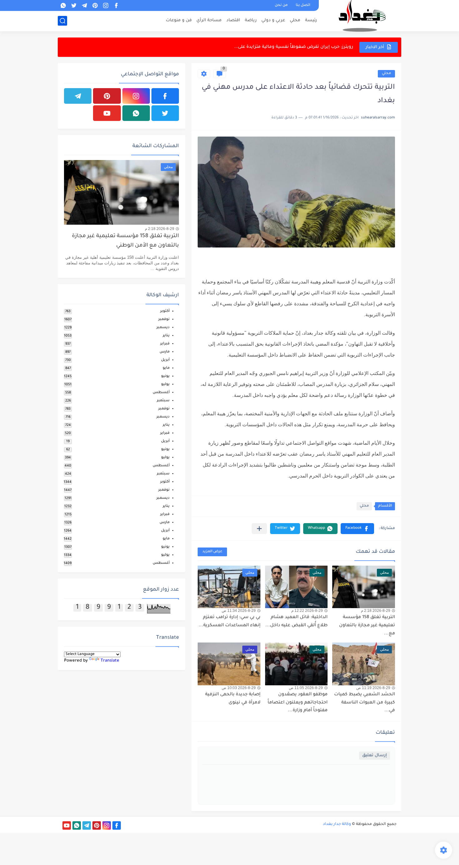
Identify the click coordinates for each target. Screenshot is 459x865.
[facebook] (116, 5)
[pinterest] (95, 5)
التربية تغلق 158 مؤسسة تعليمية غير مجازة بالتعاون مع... (367, 625)
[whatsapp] (63, 5)
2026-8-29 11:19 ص (373, 688)
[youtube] (107, 113)
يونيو (165, 376)
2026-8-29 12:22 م (307, 610)
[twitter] (73, 5)
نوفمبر (164, 320)
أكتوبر (165, 311)
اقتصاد (233, 20)
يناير (166, 336)
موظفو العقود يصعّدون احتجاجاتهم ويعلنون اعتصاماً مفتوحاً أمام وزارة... (298, 702)
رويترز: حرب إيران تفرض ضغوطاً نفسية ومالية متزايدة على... (293, 47)
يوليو (165, 384)
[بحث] (62, 21)
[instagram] (105, 5)
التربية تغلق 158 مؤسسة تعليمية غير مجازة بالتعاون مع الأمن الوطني (125, 241)
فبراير (165, 344)
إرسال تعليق (374, 755)
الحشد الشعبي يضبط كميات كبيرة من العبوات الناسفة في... (364, 702)
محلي (295, 20)
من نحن (281, 5)
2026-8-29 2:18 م (375, 610)
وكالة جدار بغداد (337, 824)
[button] (357, 528)
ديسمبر (163, 328)
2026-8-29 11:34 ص (239, 610)
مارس (165, 352)
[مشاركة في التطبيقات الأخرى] (259, 528)
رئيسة (311, 20)
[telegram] (84, 5)
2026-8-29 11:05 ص (306, 688)
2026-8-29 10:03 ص (239, 688)
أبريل (165, 360)
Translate (110, 660)
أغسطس (161, 393)
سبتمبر (163, 401)
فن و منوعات (179, 20)
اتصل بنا (303, 5)
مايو (166, 368)
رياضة (251, 20)
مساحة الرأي (209, 20)
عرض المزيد (212, 552)
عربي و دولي (273, 20)
